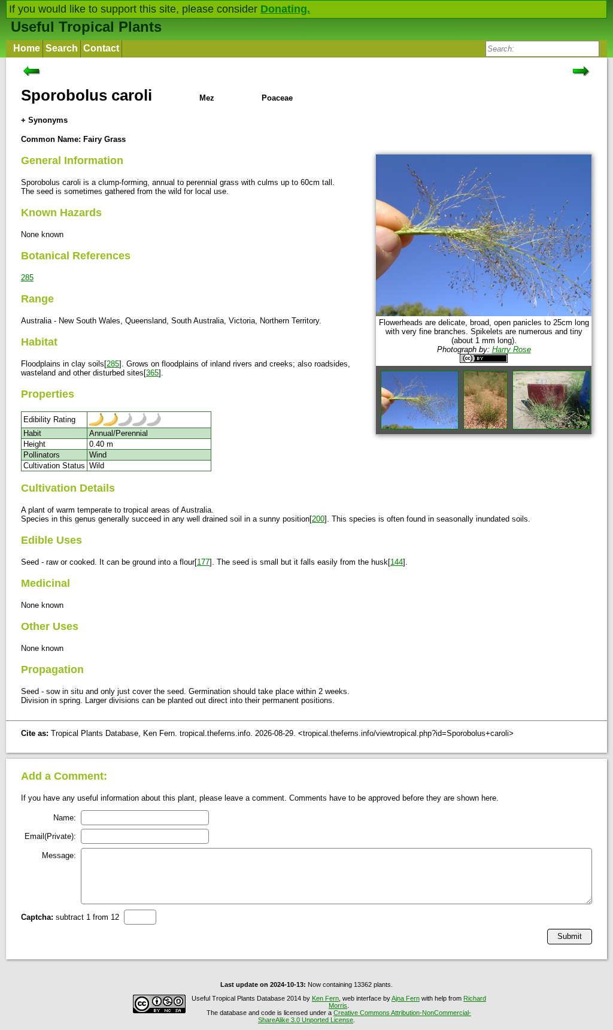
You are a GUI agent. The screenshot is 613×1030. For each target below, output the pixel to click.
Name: (64, 817)
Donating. (285, 9)
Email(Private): (50, 836)
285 (27, 277)
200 (318, 518)
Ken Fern (325, 998)
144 (396, 562)
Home (26, 48)
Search (61, 48)
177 (203, 562)
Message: (59, 855)
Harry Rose (511, 349)
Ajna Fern (406, 998)
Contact (101, 48)
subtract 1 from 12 (70, 917)
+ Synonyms (44, 120)
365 (152, 372)
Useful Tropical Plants (86, 27)
